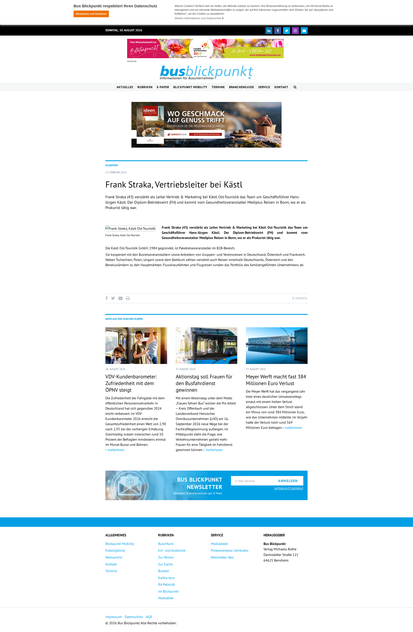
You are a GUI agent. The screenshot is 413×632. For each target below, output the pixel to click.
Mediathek (166, 598)
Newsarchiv (113, 557)
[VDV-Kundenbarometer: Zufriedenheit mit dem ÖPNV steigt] (136, 345)
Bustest (163, 571)
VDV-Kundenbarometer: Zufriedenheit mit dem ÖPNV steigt (131, 383)
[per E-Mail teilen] (120, 298)
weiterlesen (116, 450)
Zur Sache (165, 564)
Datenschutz (134, 617)
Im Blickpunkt (168, 591)
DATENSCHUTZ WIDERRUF (288, 488)
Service (264, 87)
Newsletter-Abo (222, 557)
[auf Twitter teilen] (113, 298)
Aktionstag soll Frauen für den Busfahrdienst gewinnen (204, 383)
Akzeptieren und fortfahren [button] (91, 13)
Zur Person (166, 557)
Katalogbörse (115, 550)
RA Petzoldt (166, 584)
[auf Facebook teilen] (107, 298)
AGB (149, 617)
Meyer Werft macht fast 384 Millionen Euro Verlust (276, 380)
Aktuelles (125, 87)
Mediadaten (219, 543)
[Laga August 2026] (205, 48)
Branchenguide (241, 87)
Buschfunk (166, 543)
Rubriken (145, 87)
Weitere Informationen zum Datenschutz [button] (198, 18)
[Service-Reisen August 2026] (206, 125)
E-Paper (163, 87)
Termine (218, 87)
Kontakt (281, 87)
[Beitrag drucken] (127, 298)
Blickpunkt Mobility (190, 87)
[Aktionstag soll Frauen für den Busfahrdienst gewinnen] (206, 345)
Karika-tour (166, 578)
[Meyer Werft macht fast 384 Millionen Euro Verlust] (277, 345)
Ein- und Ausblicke (171, 550)
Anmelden (288, 481)
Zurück (301, 298)
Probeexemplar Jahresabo (229, 550)
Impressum (113, 617)
